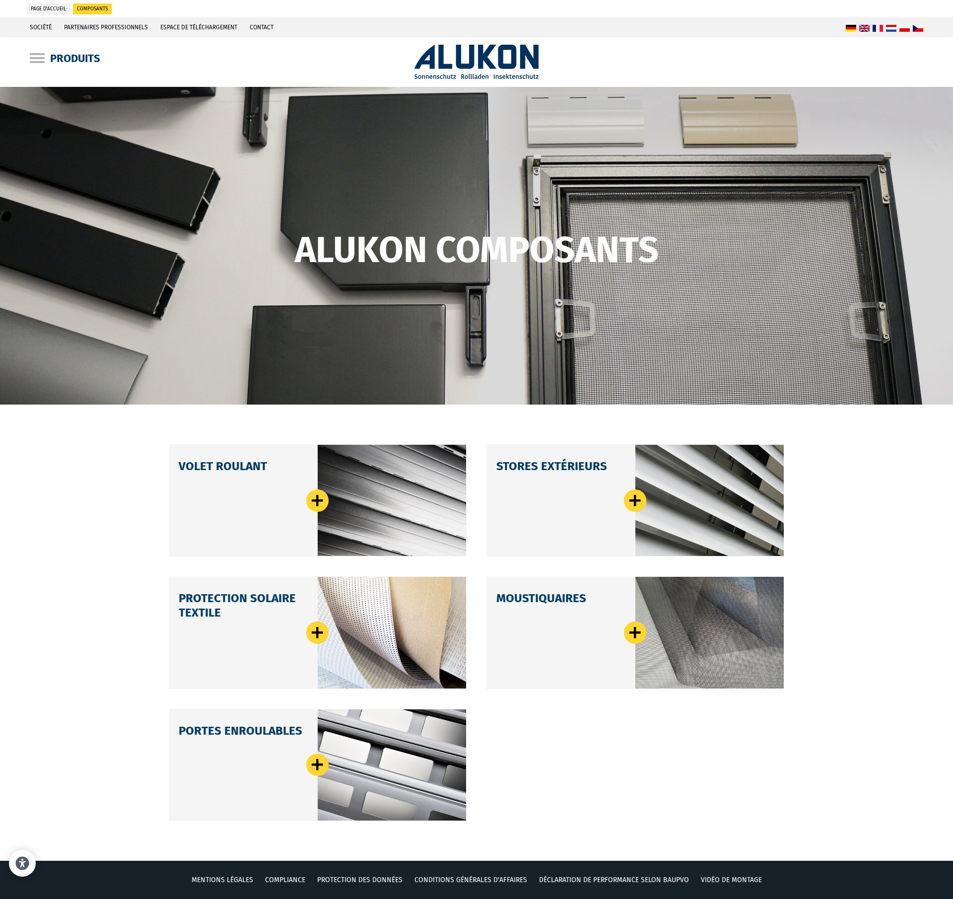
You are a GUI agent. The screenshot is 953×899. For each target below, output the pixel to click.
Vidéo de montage (731, 880)
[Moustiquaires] (709, 632)
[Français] (878, 28)
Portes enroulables (240, 731)
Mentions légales (222, 880)
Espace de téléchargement (198, 27)
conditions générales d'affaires (470, 880)
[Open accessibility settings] (22, 863)
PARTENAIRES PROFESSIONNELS (106, 27)
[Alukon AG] (476, 75)
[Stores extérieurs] (709, 500)
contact (261, 27)
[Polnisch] (904, 28)
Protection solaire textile (317, 633)
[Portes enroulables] (392, 765)
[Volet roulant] (392, 500)
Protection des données (360, 880)
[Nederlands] (891, 28)
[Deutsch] (851, 28)
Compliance (285, 880)
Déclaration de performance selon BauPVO (614, 880)
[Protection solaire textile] (392, 632)
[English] (864, 28)
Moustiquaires (541, 598)
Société (41, 27)
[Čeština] (918, 28)
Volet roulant (223, 466)
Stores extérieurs (551, 466)
